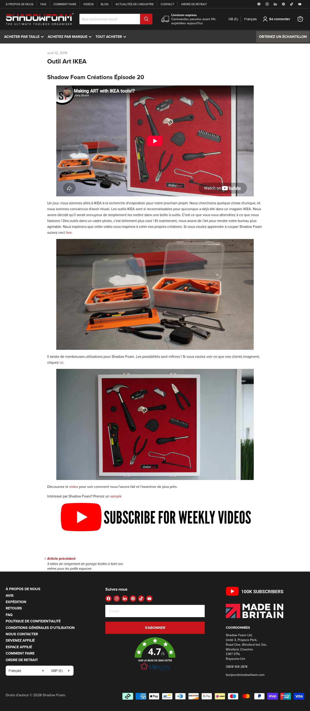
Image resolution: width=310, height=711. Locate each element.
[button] (155, 654)
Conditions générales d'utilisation (40, 627)
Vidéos (88, 4)
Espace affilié (19, 647)
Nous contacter (22, 634)
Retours (14, 608)
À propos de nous (19, 4)
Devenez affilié (20, 640)
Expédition (16, 601)
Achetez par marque (71, 36)
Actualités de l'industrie (135, 4)
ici (61, 362)
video (73, 486)
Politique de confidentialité (33, 621)
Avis (10, 595)
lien (69, 232)
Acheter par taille (25, 36)
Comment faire (64, 4)
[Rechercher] (146, 19)
